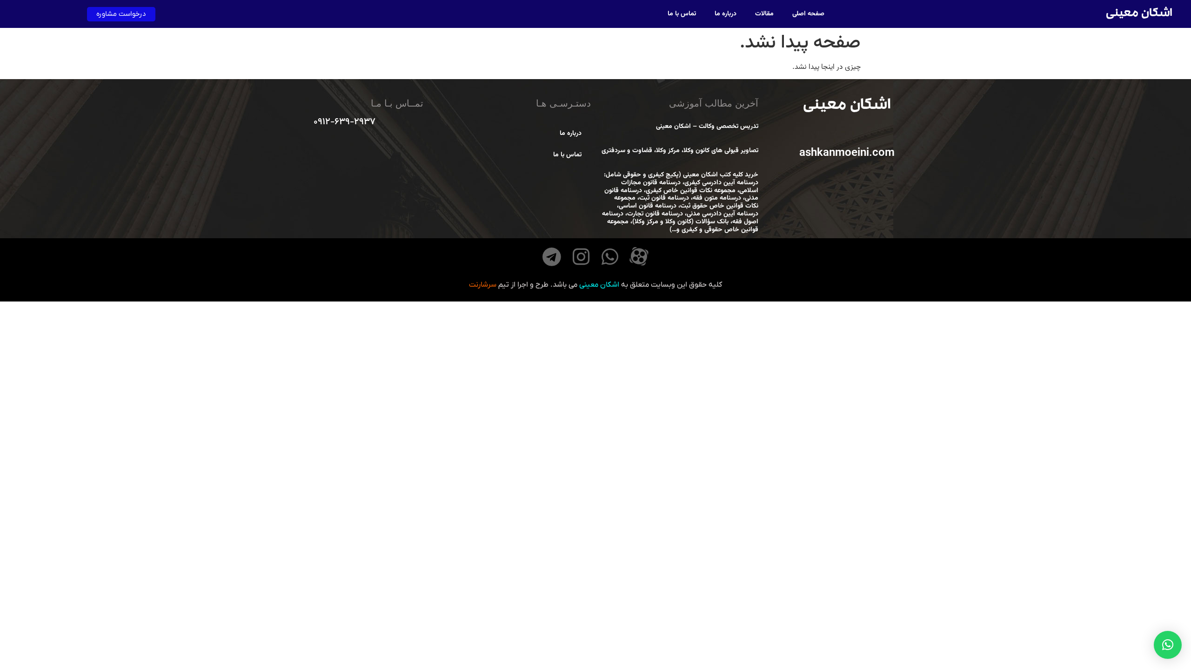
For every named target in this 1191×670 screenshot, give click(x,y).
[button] (1168, 645)
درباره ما (725, 14)
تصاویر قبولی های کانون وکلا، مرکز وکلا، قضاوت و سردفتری (680, 151)
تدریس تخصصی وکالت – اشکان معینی (707, 126)
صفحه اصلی (808, 14)
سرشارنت (482, 284)
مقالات (764, 14)
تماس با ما (682, 14)
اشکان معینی (1139, 14)
